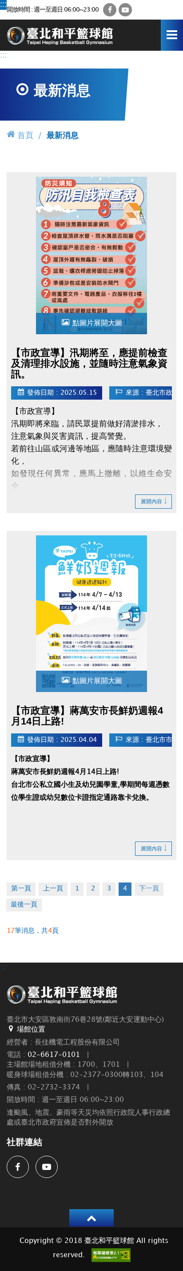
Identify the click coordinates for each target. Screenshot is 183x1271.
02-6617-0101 (54, 1055)
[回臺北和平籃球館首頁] (60, 35)
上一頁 (53, 889)
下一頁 (149, 889)
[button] (91, 1217)
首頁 (25, 135)
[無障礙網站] (111, 1255)
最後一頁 (24, 905)
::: (3, 4)
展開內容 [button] (151, 501)
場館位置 (31, 1029)
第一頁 (21, 889)
